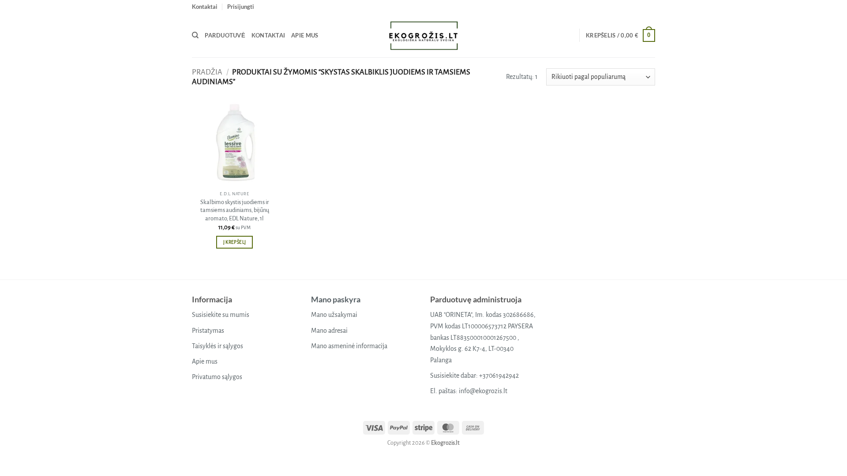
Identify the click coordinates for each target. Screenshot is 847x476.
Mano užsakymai (334, 314)
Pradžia (207, 72)
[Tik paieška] (195, 35)
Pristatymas (208, 330)
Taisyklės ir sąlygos (217, 346)
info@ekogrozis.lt (483, 390)
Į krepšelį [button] (234, 242)
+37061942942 (499, 375)
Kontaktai (204, 6)
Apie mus (304, 35)
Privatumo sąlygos (217, 376)
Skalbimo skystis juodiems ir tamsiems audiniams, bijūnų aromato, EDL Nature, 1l (234, 210)
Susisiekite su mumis (220, 314)
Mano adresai (329, 330)
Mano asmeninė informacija (349, 346)
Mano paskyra (335, 299)
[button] (240, 6)
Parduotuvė (225, 35)
